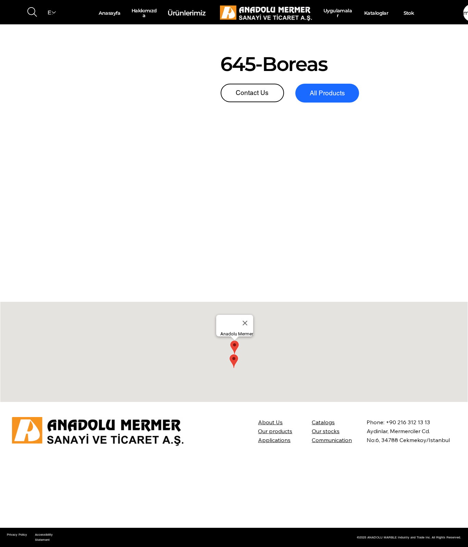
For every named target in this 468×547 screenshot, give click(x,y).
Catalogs (323, 422)
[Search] (32, 12)
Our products (275, 431)
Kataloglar (376, 13)
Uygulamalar (337, 13)
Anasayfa (109, 13)
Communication (332, 440)
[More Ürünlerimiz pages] (207, 13)
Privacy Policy (17, 535)
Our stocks (326, 431)
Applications (274, 440)
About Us (270, 422)
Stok (409, 13)
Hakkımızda (144, 13)
